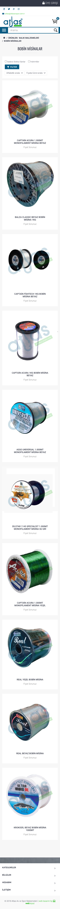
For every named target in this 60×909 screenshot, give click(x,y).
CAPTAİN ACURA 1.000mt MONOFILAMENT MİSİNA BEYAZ (30, 141)
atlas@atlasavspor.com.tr (15, 14)
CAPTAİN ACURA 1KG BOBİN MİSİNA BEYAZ (30, 374)
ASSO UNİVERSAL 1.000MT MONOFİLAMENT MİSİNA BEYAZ (30, 451)
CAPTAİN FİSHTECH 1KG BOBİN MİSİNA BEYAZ (30, 295)
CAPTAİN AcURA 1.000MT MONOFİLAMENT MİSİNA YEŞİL (30, 604)
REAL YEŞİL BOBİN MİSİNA (30, 679)
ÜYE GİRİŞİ (51, 3)
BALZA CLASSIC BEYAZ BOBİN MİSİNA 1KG (30, 218)
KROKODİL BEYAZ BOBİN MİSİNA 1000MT (30, 829)
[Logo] (12, 21)
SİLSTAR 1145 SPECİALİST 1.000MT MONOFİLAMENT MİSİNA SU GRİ (30, 527)
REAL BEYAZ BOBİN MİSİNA (30, 753)
